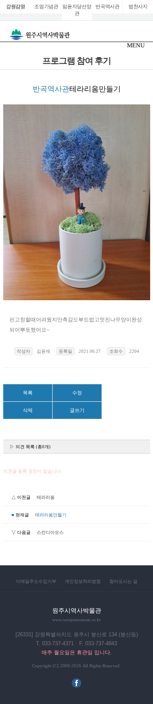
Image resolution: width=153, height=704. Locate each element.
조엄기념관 (46, 6)
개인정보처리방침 (83, 581)
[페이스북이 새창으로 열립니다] (76, 686)
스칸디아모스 (50, 532)
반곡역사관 (107, 6)
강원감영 (15, 6)
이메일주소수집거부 (36, 581)
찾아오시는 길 (123, 581)
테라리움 (46, 497)
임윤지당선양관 (76, 10)
